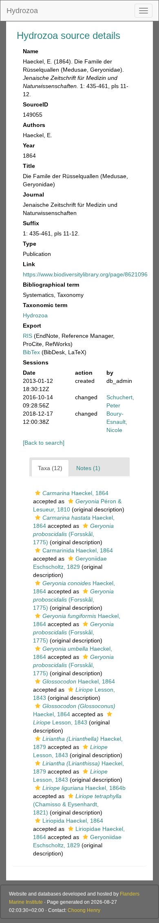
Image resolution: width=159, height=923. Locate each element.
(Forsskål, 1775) (73, 534)
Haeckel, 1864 (75, 493)
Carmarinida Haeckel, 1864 (77, 550)
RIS (27, 336)
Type (29, 243)
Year (29, 145)
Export (32, 325)
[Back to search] (43, 442)
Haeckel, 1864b (84, 788)
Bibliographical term (51, 284)
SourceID (35, 104)
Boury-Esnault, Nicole (116, 421)
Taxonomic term (45, 305)
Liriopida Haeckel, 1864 (72, 820)
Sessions (36, 362)
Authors (34, 125)
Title (29, 166)
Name (30, 51)
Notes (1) (88, 468)
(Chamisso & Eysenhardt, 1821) (77, 804)
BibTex (31, 352)
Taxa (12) (50, 468)
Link (29, 264)
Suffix (31, 223)
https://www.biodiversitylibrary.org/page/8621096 (85, 274)
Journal (33, 194)
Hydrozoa (22, 11)
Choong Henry (84, 910)
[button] (37, 493)
